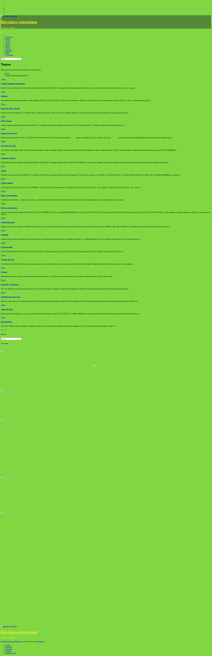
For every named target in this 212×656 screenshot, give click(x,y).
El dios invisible (6, 247)
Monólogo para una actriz (10, 297)
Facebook (8, 647)
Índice (7, 53)
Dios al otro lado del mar (10, 108)
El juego (4, 272)
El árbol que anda (7, 222)
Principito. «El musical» (10, 284)
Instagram (8, 649)
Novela (7, 43)
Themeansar (40, 641)
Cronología (9, 55)
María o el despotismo (9, 195)
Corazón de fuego (7, 260)
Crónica (8, 49)
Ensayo (7, 45)
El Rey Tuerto (6, 121)
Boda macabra (6, 322)
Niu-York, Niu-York (8, 146)
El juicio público (7, 183)
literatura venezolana (19, 22)
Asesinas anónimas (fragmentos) (13, 84)
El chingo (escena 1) (8, 158)
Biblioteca (8, 51)
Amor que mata (7, 309)
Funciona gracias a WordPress (11, 641)
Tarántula (4, 235)
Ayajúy (3, 171)
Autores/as (9, 37)
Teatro (7, 47)
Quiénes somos (10, 653)
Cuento (7, 41)
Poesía (7, 39)
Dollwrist (4, 96)
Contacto (8, 651)
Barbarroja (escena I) (9, 133)
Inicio (7, 74)
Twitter (7, 645)
